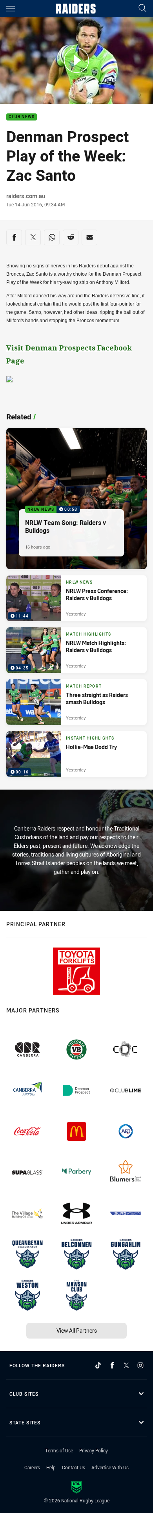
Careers (32, 1467)
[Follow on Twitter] (126, 1365)
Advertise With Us (110, 1467)
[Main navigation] (10, 8)
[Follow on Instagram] (140, 1365)
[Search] (142, 8)
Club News (22, 117)
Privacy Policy (93, 1450)
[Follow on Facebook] (112, 1365)
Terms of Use (59, 1450)
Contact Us (73, 1467)
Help (51, 1467)
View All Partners (76, 1330)
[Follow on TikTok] (98, 1365)
